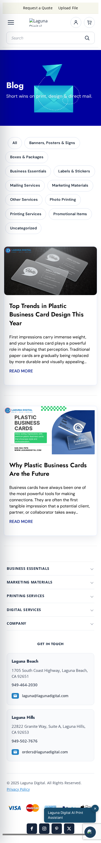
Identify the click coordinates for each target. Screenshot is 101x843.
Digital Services (24, 609)
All (14, 142)
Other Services (24, 199)
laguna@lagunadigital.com (45, 695)
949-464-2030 (25, 684)
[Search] (87, 38)
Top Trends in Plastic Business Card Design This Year (46, 314)
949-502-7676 (25, 741)
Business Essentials (28, 171)
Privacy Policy (18, 789)
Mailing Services (25, 185)
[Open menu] (11, 22)
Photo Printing (63, 199)
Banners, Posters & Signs (52, 142)
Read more (21, 371)
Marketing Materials (70, 185)
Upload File (68, 8)
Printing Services (25, 214)
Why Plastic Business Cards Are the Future (48, 469)
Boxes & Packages (27, 157)
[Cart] (89, 22)
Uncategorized (23, 228)
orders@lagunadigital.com (45, 751)
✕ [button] (95, 808)
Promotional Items (70, 214)
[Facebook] (32, 828)
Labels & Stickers (74, 171)
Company (16, 623)
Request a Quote (38, 8)
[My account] (75, 22)
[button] (90, 832)
